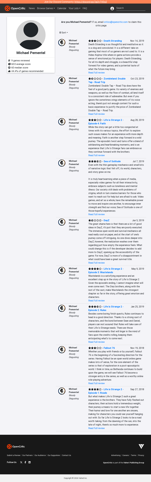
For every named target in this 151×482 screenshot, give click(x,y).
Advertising (115, 455)
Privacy (141, 455)
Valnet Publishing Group (134, 463)
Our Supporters (54, 455)
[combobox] (130, 8)
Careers (125, 455)
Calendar (61, 8)
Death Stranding (113, 40)
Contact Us (66, 455)
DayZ (106, 220)
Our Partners (27, 455)
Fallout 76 (109, 347)
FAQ (85, 8)
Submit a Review (13, 455)
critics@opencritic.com (116, 21)
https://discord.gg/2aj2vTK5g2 (91, 1)
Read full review (96, 72)
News (32, 8)
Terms (133, 455)
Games (45, 8)
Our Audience (40, 455)
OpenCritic (107, 463)
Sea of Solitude (112, 161)
